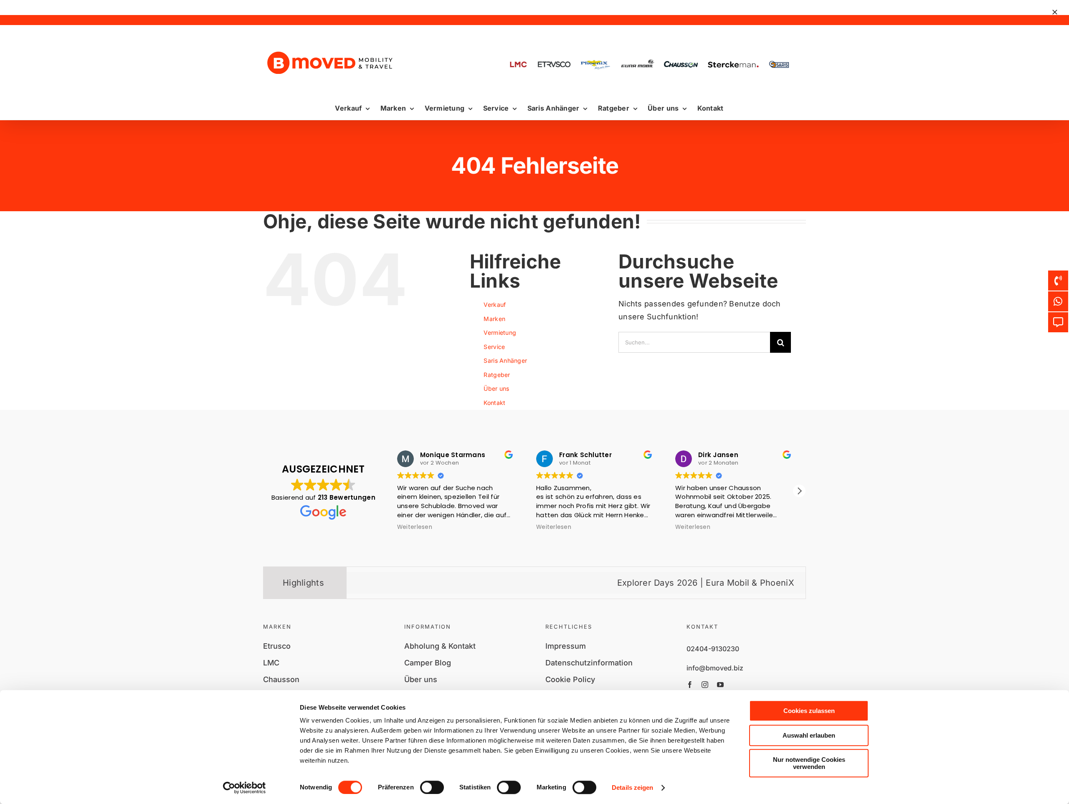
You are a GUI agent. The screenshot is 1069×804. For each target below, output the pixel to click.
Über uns (496, 388)
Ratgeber (497, 374)
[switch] (432, 787)
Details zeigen (632, 787)
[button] (799, 491)
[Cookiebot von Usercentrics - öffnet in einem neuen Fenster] (244, 787)
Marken (494, 318)
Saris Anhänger (505, 360)
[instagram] (705, 684)
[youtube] (720, 684)
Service (494, 346)
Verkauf (495, 304)
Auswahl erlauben (809, 735)
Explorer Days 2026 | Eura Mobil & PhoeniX (660, 583)
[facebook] (689, 684)
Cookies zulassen (809, 710)
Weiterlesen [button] (414, 527)
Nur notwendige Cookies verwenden (809, 763)
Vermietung (500, 332)
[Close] (1055, 12)
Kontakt (494, 402)
